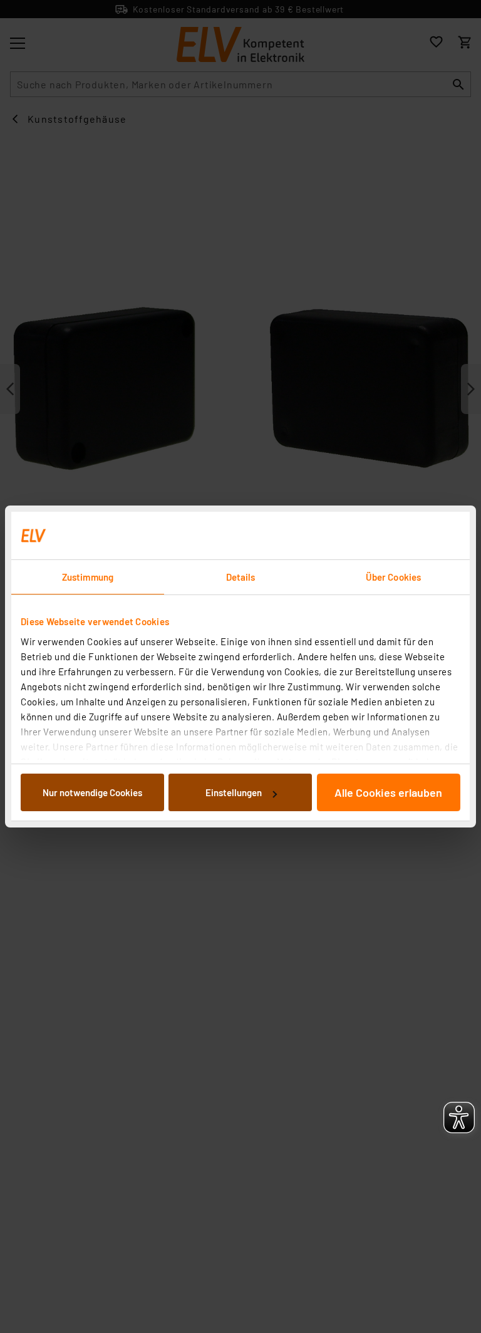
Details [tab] (241, 577)
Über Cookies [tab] (393, 577)
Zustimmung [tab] (87, 577)
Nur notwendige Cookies (92, 792)
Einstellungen (233, 792)
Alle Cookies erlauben (388, 792)
